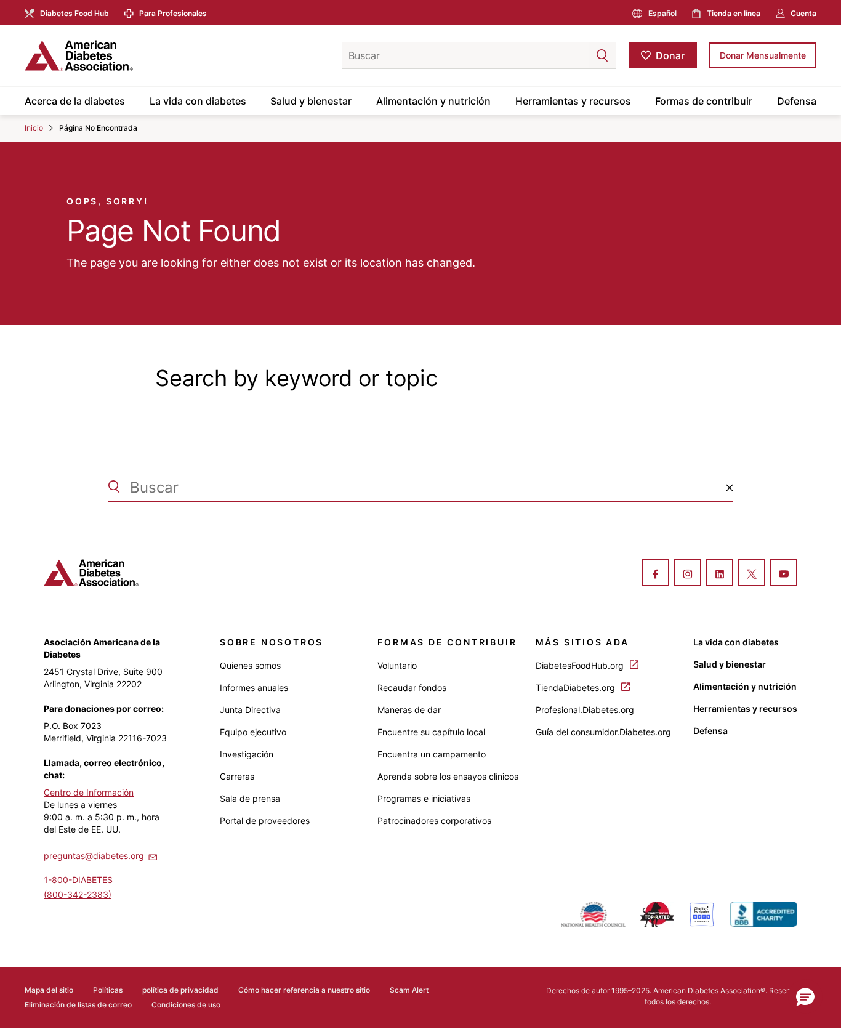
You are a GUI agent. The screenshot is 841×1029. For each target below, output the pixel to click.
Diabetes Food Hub (74, 13)
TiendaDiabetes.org (577, 687)
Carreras (237, 776)
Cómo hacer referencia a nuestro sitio (304, 990)
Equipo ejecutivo (253, 732)
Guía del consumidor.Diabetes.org (603, 732)
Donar (670, 55)
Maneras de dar (409, 709)
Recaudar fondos (411, 687)
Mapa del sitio (49, 990)
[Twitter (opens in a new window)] (752, 574)
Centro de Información (89, 792)
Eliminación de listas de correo (78, 1004)
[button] (577, 55)
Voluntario (397, 665)
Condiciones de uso (185, 1004)
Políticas (108, 990)
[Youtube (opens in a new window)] (784, 574)
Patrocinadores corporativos (434, 820)
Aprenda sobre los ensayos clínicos (447, 776)
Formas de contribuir (703, 101)
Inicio (34, 127)
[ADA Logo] (123, 55)
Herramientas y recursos (573, 101)
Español (662, 13)
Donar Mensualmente (763, 55)
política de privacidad (180, 990)
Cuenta (803, 13)
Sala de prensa (250, 798)
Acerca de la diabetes (75, 101)
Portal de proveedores (265, 820)
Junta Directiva (250, 709)
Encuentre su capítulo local (431, 732)
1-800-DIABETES (78, 879)
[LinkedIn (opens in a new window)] (720, 574)
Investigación (246, 754)
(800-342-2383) (77, 894)
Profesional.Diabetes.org (585, 709)
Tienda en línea (733, 13)
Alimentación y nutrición (433, 101)
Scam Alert (409, 990)
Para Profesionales (173, 13)
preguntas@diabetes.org (94, 855)
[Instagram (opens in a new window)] (688, 574)
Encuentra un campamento (431, 754)
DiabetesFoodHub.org (581, 665)
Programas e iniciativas (423, 798)
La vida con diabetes (198, 101)
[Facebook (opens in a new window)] (656, 574)
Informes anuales (254, 687)
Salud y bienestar (311, 101)
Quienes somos (250, 665)
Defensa (796, 101)
